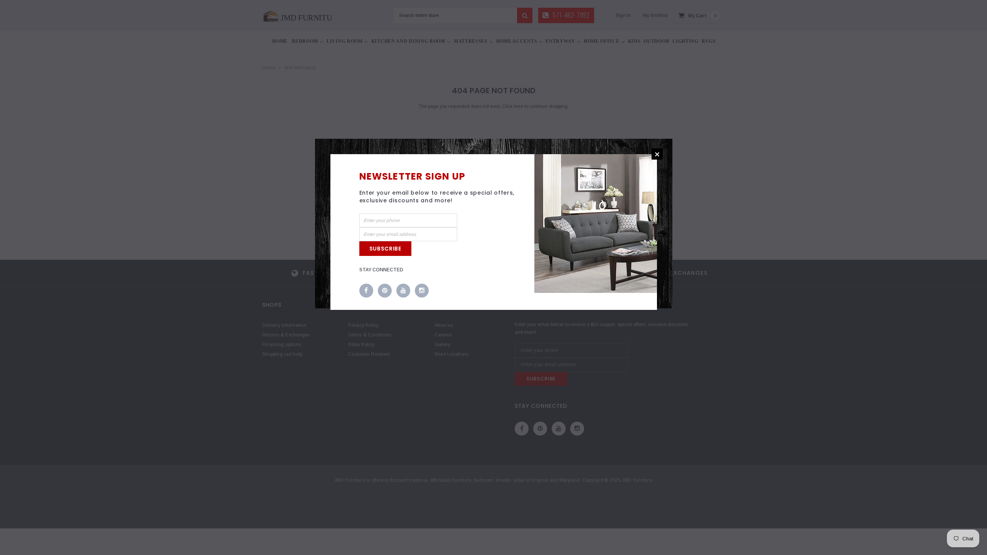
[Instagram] (422, 291)
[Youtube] (403, 291)
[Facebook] (366, 291)
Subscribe (385, 248)
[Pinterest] (385, 291)
